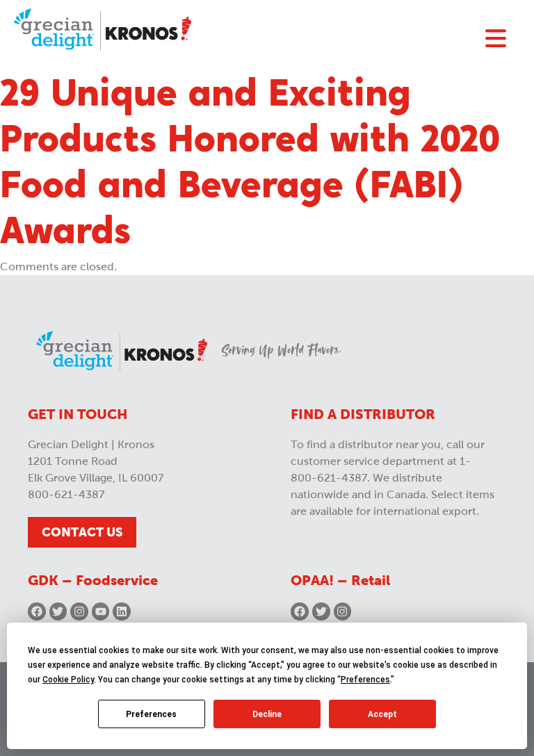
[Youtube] (101, 611)
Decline (267, 714)
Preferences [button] (365, 679)
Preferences (151, 714)
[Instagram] (79, 611)
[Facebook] (37, 611)
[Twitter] (58, 611)
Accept (382, 714)
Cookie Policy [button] (68, 679)
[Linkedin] (122, 611)
